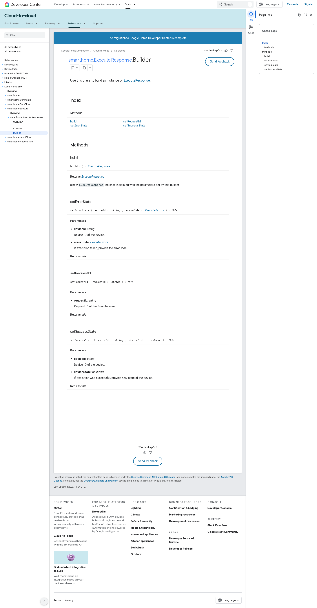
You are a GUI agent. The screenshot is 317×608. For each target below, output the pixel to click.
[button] (24, 65)
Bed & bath (137, 547)
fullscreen (305, 15)
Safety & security (141, 521)
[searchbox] (24, 35)
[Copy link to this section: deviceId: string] (98, 229)
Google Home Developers (75, 50)
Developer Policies (181, 548)
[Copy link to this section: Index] (84, 100)
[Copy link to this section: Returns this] (90, 256)
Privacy (69, 600)
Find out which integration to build (70, 568)
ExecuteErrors (155, 210)
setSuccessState (134, 125)
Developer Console (219, 508)
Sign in (308, 4)
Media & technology (143, 527)
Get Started (11, 23)
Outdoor (136, 554)
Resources (79, 4)
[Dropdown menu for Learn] (37, 23)
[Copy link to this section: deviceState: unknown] (108, 372)
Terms (57, 600)
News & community (105, 4)
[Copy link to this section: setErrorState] (95, 202)
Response (121, 60)
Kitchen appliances (142, 541)
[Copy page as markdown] (84, 68)
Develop (59, 4)
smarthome (80, 60)
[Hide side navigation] (44, 601)
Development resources (184, 521)
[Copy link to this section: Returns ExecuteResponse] (108, 176)
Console (292, 4)
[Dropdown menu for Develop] (60, 23)
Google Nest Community (222, 531)
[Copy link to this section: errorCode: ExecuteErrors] (111, 242)
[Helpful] (226, 50)
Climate (135, 514)
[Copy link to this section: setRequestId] (94, 273)
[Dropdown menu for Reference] (85, 23)
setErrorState (78, 125)
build (73, 121)
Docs (128, 4)
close (311, 15)
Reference (74, 23)
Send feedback (219, 61)
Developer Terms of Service (181, 540)
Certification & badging (183, 508)
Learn (29, 23)
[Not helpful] (231, 50)
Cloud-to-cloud (20, 16)
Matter (58, 508)
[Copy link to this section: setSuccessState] (100, 332)
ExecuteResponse (137, 80)
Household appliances (144, 534)
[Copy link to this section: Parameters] (89, 221)
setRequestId (132, 121)
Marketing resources (182, 514)
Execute (102, 60)
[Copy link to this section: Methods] (86, 113)
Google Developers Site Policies (101, 480)
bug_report (299, 15)
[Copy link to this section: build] (81, 158)
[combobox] (235, 4)
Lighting (136, 508)
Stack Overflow (217, 525)
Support (98, 23)
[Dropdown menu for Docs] (135, 4)
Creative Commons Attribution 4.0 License (153, 477)
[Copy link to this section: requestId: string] (99, 300)
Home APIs (99, 511)
